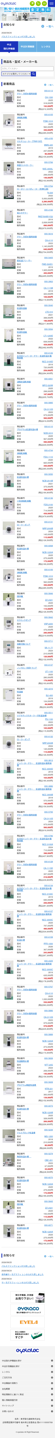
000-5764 (48, 186)
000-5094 (48, 329)
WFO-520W (47, 385)
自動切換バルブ (24, 644)
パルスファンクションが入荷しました (18, 36)
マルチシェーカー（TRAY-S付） (29, 141)
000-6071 (48, 1225)
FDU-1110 (48, 456)
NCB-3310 (48, 433)
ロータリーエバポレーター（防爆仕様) (33, 189)
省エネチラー (22, 212)
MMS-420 (48, 144)
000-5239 (48, 1129)
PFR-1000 (48, 943)
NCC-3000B (47, 794)
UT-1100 (49, 671)
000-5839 (48, 1058)
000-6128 (48, 861)
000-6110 (48, 426)
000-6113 (48, 90)
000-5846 (48, 593)
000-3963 (48, 281)
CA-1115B (48, 288)
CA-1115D (48, 868)
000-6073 (48, 1105)
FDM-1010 (48, 121)
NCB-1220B (47, 1112)
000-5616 (48, 233)
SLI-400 (49, 695)
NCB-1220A (47, 552)
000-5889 (48, 1034)
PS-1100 (49, 719)
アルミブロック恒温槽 (26, 1132)
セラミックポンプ (24, 620)
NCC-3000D (47, 768)
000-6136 (48, 498)
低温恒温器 (22, 308)
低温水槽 (21, 940)
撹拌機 (20, 596)
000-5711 (48, 641)
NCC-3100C (47, 894)
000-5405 (48, 257)
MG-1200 (48, 1136)
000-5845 (48, 1201)
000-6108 (48, 937)
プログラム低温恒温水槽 (27, 429)
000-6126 (48, 353)
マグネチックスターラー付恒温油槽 (32, 715)
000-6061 (48, 378)
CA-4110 (49, 240)
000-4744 (48, 450)
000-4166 (48, 209)
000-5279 (48, 1153)
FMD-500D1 (47, 264)
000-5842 (48, 617)
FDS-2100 (48, 504)
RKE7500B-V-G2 (45, 216)
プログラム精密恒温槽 (27, 1085)
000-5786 (48, 835)
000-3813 (48, 760)
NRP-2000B (47, 528)
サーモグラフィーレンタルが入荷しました (20, 1282)
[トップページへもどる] (8, 3)
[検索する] (33, 74)
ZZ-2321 (49, 600)
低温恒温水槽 (23, 477)
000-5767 (48, 986)
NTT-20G (49, 1064)
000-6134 (48, 885)
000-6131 (48, 521)
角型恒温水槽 (24, 1156)
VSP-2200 (48, 623)
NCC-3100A (47, 844)
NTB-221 (49, 1088)
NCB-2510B (47, 480)
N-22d (50, 192)
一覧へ (50, 26)
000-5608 (48, 1082)
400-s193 (48, 138)
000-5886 (48, 1010)
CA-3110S (48, 409)
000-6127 (48, 911)
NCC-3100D (47, 361)
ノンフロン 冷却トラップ (27, 667)
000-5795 (48, 811)
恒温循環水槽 (23, 1061)
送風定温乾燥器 (24, 381)
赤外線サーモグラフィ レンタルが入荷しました (23, 1274)
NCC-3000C (47, 919)
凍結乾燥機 (22, 117)
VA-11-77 (49, 647)
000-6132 (48, 736)
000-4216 (48, 688)
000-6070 (48, 1177)
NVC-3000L (48, 168)
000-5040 (48, 305)
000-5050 (48, 474)
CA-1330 (49, 97)
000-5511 (48, 712)
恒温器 (20, 691)
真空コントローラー (25, 165)
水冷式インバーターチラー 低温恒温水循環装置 (34, 356)
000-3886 (48, 786)
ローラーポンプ (23, 524)
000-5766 (48, 162)
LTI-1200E (48, 335)
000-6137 (48, 664)
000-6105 (48, 114)
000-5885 (48, 402)
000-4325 (48, 960)
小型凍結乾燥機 (24, 500)
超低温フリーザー (24, 260)
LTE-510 (49, 311)
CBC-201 (49, 1160)
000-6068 (48, 545)
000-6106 (48, 569)
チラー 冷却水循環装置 (27, 93)
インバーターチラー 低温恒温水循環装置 (34, 764)
